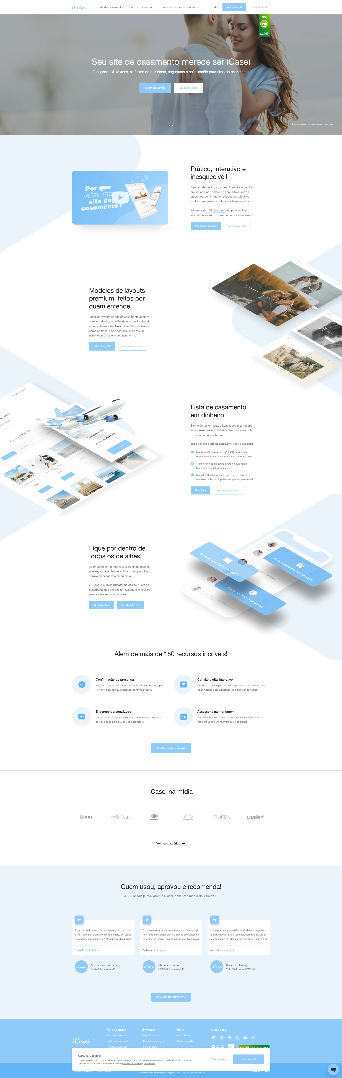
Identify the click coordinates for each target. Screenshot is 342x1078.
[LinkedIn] (253, 1038)
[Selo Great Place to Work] (231, 1047)
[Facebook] (222, 1038)
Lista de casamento (118, 1041)
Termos (100, 1071)
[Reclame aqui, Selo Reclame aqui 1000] (217, 1047)
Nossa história (184, 1035)
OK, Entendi (249, 1059)
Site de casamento (111, 7)
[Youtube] (245, 1038)
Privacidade (149, 1063)
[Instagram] (214, 1038)
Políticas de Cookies (132, 1063)
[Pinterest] (229, 1038)
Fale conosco (149, 1046)
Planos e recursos (117, 1046)
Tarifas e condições (83, 1071)
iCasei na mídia (185, 1041)
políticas (110, 1071)
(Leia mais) (125, 938)
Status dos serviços (153, 1041)
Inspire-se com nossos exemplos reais (310, 124)
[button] (120, 198)
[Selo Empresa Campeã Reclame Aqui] (254, 1047)
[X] (237, 1038)
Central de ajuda (151, 1035)
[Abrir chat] (333, 1069)
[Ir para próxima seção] (171, 123)
